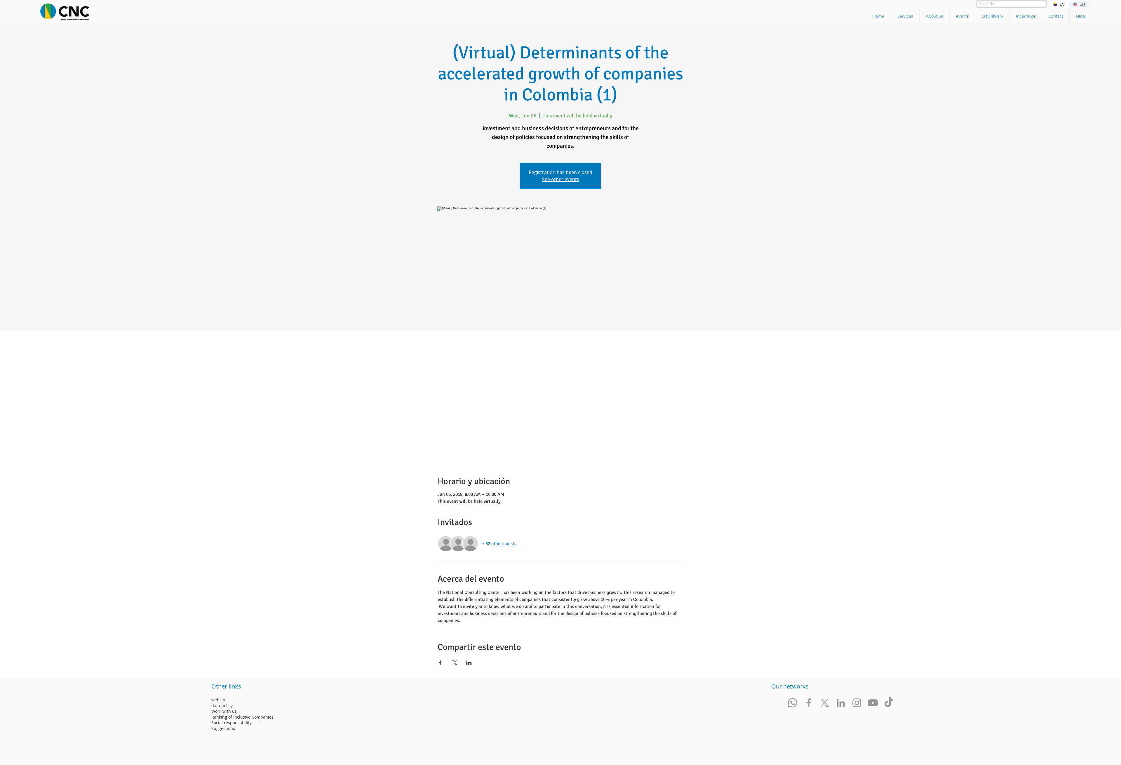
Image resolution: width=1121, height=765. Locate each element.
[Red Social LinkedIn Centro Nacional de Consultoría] (841, 703)
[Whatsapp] (792, 703)
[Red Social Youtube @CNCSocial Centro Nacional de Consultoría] (873, 703)
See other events (560, 179)
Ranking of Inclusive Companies (242, 717)
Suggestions (223, 728)
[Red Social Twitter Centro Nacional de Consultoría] (825, 703)
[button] (905, 16)
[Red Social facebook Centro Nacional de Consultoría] (808, 703)
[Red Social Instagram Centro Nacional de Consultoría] (857, 703)
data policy (222, 705)
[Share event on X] (454, 662)
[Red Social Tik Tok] (889, 703)
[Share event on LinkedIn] (469, 662)
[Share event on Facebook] (440, 662)
